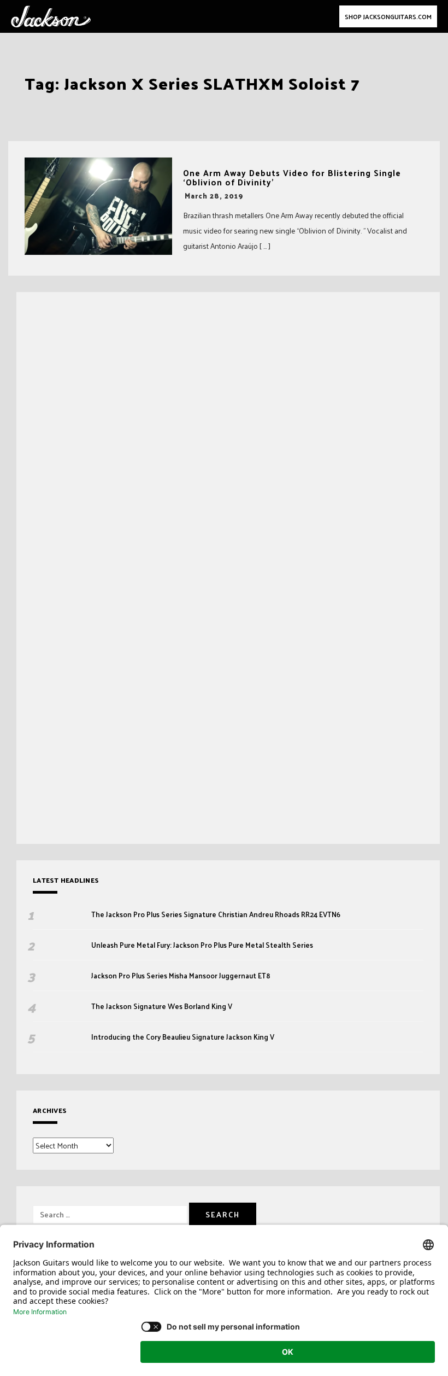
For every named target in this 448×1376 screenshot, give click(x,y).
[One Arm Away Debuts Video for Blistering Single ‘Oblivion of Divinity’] (98, 206)
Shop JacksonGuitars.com (388, 16)
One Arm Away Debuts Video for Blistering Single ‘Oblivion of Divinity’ (292, 177)
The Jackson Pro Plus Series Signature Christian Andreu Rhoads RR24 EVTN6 (215, 914)
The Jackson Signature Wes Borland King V (161, 1006)
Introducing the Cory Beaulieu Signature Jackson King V (182, 1037)
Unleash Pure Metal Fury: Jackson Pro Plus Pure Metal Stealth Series (203, 945)
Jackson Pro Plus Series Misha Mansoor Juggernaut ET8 (180, 976)
